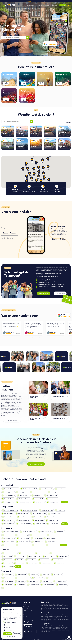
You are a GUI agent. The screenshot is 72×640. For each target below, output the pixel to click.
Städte (40, 5)
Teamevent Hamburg (22, 574)
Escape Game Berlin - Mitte (47, 510)
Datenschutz (26, 614)
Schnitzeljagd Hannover (9, 498)
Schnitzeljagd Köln (61, 488)
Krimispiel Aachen (8, 563)
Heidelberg (43, 607)
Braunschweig (65, 608)
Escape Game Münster (9, 513)
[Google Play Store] (63, 239)
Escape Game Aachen (39, 520)
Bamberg (58, 607)
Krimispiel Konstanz (8, 566)
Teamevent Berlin (34, 574)
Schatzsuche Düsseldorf (55, 535)
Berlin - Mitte (64, 604)
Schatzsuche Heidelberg (9, 538)
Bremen (43, 609)
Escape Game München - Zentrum (11, 510)
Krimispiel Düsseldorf (49, 556)
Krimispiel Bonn (20, 559)
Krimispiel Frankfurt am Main (35, 556)
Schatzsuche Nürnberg (23, 535)
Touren (47, 5)
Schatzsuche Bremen (39, 545)
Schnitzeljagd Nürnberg (23, 492)
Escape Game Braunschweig (25, 523)
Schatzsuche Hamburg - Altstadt (29, 531)
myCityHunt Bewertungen (29, 610)
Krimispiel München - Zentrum (10, 553)
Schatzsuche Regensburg (24, 541)
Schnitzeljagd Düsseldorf (56, 492)
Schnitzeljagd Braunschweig (25, 502)
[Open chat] (69, 637)
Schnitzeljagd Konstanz (54, 502)
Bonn (54, 607)
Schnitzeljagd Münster (9, 492)
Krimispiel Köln (55, 553)
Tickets (24, 604)
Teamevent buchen (43, 293)
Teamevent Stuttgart (8, 581)
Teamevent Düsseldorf (39, 577)
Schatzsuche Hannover (9, 541)
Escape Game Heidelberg (9, 516)
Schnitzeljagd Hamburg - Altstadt (30, 488)
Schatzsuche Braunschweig (24, 545)
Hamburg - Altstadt (55, 604)
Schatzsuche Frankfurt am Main (38, 535)
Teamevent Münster (58, 574)
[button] (12, 636)
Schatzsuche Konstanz (53, 545)
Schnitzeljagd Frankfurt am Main (39, 492)
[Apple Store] (54, 239)
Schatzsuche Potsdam (9, 545)
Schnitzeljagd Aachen (39, 498)
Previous (33, 338)
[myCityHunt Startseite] (9, 5)
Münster (46, 605)
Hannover (63, 607)
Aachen (49, 608)
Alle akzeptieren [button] (7, 633)
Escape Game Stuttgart (25, 516)
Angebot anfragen (60, 293)
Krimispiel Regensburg (58, 559)
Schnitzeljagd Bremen (40, 502)
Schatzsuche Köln (60, 531)
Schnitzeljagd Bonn (38, 495)
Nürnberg (51, 605)
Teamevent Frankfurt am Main (24, 577)
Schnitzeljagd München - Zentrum (11, 488)
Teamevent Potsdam (34, 584)
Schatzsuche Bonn (38, 538)
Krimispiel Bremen (60, 563)
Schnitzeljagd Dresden (53, 498)
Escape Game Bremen (40, 523)
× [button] (20, 608)
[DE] (69, 5)
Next (38, 338)
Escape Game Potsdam (9, 523)
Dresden (54, 608)
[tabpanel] (15, 188)
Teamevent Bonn (21, 581)
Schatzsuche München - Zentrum (11, 531)
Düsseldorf (65, 605)
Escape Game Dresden (53, 520)
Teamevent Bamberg (33, 581)
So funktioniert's (31, 5)
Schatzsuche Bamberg (51, 538)
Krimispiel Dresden (20, 563)
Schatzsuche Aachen (38, 541)
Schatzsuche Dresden (52, 541)
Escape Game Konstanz (54, 523)
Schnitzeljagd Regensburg (24, 498)
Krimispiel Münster (8, 556)
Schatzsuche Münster (9, 535)
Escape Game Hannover (9, 520)
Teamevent (54, 5)
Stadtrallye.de (26, 616)
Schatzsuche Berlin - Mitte (46, 531)
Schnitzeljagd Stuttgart (25, 495)
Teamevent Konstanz (8, 587)
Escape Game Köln (61, 510)
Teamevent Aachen (8, 584)
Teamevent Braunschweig (48, 584)
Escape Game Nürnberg (23, 513)
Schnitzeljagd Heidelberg (9, 495)
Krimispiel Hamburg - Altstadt (27, 553)
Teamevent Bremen (63, 584)
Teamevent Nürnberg (8, 577)
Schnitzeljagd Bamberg (52, 495)
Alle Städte (68, 122)
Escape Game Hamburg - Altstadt (30, 510)
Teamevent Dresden (21, 584)
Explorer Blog (26, 608)
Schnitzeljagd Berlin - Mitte (47, 488)
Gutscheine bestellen (37, 464)
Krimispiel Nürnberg (21, 556)
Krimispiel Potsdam (33, 563)
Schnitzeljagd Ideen (12, 420)
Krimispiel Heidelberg (63, 556)
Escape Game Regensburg (24, 520)
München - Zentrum (45, 604)
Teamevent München (8, 574)
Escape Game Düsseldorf (56, 513)
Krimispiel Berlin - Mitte (43, 553)
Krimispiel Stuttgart (8, 559)
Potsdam (59, 608)
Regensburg (44, 608)
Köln (42, 605)
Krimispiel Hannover (45, 559)
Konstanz (48, 609)
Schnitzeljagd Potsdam (9, 502)
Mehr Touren (64, 502)
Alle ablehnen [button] (17, 633)
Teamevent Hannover (47, 581)
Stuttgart (49, 607)
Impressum (62, 639)
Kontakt (25, 612)
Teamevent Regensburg (61, 581)
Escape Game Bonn (38, 516)
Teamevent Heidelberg (53, 577)
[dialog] (11, 623)
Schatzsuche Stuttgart (24, 538)
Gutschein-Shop (27, 606)
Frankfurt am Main (58, 605)
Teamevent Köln (46, 574)
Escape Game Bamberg (52, 516)
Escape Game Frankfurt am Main (39, 513)
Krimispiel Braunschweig (47, 563)
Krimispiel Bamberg (32, 559)
